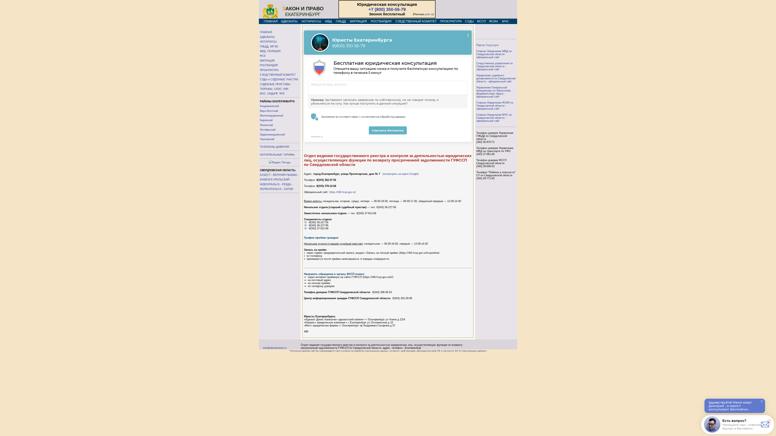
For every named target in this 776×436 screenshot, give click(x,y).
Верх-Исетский (269, 110)
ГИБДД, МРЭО (269, 46)
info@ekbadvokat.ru (274, 347)
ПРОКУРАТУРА (451, 21)
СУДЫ (469, 21)
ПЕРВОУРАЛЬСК (270, 189)
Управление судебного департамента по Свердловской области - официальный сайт (496, 78)
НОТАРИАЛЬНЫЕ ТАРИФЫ (277, 154)
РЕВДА (286, 184)
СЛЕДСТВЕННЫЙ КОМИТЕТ (416, 21)
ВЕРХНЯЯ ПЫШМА (285, 174)
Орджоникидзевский (272, 134)
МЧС (505, 21)
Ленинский (266, 125)
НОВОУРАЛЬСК (270, 184)
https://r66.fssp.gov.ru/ (342, 192)
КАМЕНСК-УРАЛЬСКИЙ (274, 179)
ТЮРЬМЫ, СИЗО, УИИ (274, 88)
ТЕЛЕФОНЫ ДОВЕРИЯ (274, 146)
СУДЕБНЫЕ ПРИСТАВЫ (275, 84)
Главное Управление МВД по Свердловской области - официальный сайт (494, 54)
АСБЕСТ (265, 174)
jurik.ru (429, 14)
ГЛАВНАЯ (271, 21)
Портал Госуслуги (487, 45)
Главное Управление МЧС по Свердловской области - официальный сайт (494, 117)
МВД (328, 21)
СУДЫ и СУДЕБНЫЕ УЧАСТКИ (279, 79)
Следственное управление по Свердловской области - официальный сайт (494, 66)
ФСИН (493, 21)
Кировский (266, 120)
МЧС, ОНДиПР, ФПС (272, 93)
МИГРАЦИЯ (358, 21)
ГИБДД (341, 21)
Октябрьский (267, 129)
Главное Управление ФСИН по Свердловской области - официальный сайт (494, 105)
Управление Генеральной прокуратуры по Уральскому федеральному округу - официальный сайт (493, 92)
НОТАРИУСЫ (311, 21)
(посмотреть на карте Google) (401, 173)
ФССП (481, 21)
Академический (269, 106)
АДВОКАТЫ (289, 21)
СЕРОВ (288, 189)
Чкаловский (267, 139)
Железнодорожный (271, 115)
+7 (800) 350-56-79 (387, 9)
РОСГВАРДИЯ (381, 21)
